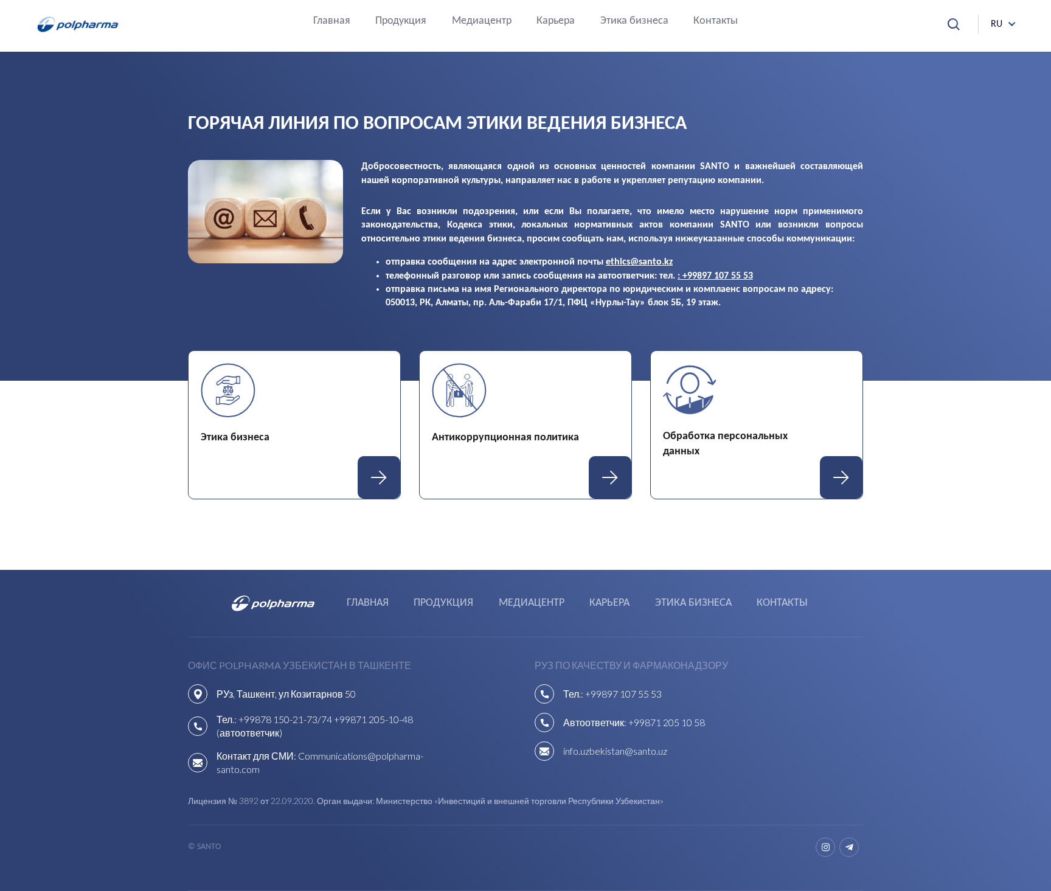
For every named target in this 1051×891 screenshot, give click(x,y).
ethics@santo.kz (639, 262)
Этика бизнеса (634, 21)
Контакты (715, 21)
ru (996, 24)
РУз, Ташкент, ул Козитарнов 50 (286, 693)
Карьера (555, 21)
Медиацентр (482, 21)
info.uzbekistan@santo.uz (615, 751)
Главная (331, 21)
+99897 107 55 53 (623, 693)
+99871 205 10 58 (666, 722)
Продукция (400, 21)
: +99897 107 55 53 (715, 276)
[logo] (77, 24)
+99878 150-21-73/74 (285, 719)
